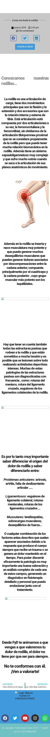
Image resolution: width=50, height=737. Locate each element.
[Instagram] (35, 718)
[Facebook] (5, 718)
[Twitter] (15, 718)
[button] (13, 38)
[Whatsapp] (45, 718)
